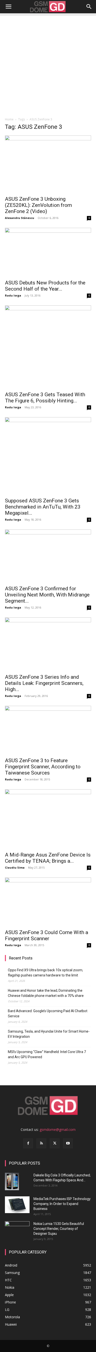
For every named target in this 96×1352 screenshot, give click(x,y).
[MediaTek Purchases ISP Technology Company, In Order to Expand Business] (17, 1204)
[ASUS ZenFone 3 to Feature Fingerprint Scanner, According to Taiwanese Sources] (48, 730)
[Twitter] (55, 1143)
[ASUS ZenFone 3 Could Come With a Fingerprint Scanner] (48, 901)
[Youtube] (68, 1143)
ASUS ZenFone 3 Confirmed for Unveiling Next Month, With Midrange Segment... (47, 595)
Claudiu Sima (15, 867)
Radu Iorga (13, 295)
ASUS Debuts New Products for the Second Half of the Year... (45, 286)
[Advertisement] (48, 64)
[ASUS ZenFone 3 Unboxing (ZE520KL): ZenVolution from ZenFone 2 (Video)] (48, 164)
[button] (8, 6)
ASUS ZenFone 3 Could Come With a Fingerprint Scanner (46, 935)
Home (9, 119)
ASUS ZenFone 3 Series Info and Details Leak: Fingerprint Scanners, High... (44, 683)
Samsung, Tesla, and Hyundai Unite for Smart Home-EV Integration (49, 1034)
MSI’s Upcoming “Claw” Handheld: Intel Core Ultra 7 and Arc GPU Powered (47, 1054)
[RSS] (41, 1143)
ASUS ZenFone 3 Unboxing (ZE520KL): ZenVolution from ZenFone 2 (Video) (38, 205)
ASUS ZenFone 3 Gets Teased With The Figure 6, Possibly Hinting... (45, 398)
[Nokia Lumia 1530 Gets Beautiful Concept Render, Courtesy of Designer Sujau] (17, 1228)
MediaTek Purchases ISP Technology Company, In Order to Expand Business (62, 1204)
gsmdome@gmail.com (58, 1129)
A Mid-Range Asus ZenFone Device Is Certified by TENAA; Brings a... (48, 858)
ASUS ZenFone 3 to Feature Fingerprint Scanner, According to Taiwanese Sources (42, 767)
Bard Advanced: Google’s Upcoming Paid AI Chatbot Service (47, 1013)
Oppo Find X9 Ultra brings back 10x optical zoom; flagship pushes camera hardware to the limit (45, 972)
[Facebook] (28, 1143)
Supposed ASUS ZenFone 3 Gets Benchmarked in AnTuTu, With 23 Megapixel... (42, 507)
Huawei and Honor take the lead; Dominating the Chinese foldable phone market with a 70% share (46, 993)
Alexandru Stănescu (19, 218)
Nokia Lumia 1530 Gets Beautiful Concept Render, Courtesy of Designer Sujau (58, 1229)
